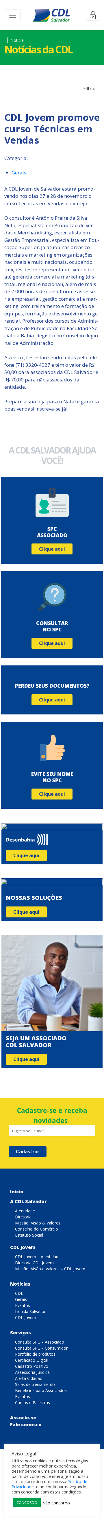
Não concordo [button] (56, 1502)
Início (16, 1191)
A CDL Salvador (28, 1201)
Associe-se (23, 1417)
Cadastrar (27, 1151)
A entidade (25, 1211)
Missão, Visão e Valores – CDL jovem (50, 1268)
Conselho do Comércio (36, 1229)
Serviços (20, 1332)
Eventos (22, 1305)
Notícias (20, 1284)
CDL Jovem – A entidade (38, 1256)
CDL (19, 1293)
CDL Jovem (22, 1247)
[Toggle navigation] (13, 15)
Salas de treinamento (35, 1384)
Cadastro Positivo (31, 1366)
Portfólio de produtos (35, 1354)
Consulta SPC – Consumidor (41, 1348)
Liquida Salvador (30, 1311)
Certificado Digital (31, 1360)
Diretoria (23, 1217)
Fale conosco (26, 1424)
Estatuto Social (29, 1235)
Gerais (19, 172)
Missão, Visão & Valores (37, 1223)
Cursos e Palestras (32, 1402)
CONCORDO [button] (26, 1502)
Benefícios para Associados (41, 1390)
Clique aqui (52, 549)
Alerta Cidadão (28, 1378)
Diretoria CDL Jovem (34, 1262)
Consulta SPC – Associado (39, 1342)
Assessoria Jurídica (32, 1372)
